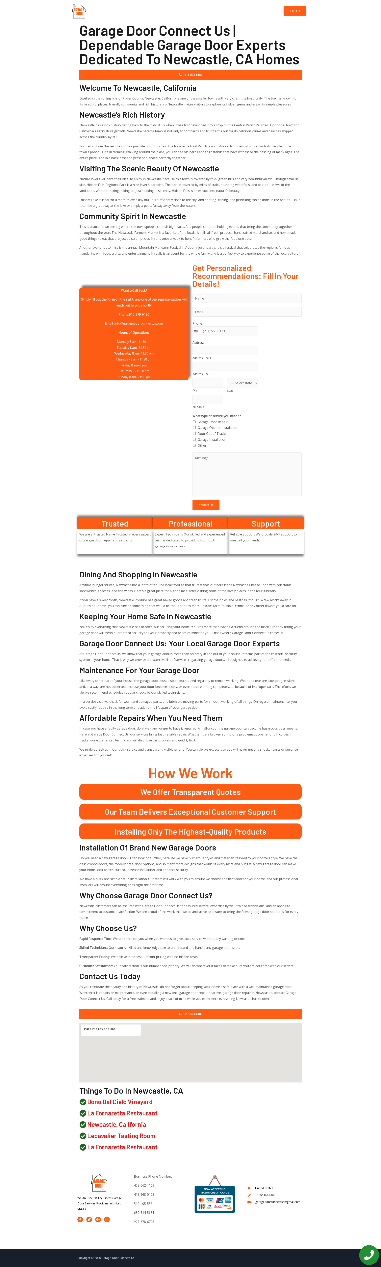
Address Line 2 (201, 374)
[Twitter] (89, 1220)
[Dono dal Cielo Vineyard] (82, 1101)
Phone (197, 323)
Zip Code (198, 407)
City (194, 390)
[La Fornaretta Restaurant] (82, 1113)
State (230, 390)
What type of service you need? (216, 416)
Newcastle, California (116, 1124)
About (210, 11)
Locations (247, 11)
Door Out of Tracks (212, 433)
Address (198, 342)
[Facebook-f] (80, 1220)
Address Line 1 (201, 358)
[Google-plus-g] (98, 1220)
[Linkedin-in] (107, 1220)
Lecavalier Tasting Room (121, 1135)
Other (202, 445)
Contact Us (269, 11)
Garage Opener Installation (218, 427)
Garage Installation (212, 439)
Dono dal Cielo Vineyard (120, 1101)
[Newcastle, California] (82, 1124)
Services (228, 11)
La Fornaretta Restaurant (122, 1113)
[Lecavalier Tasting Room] (82, 1135)
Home (195, 11)
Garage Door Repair (213, 422)
